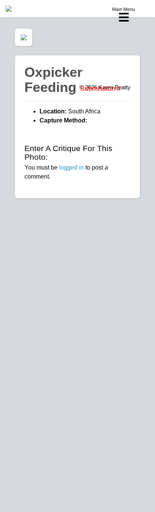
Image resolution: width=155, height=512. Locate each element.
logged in (71, 167)
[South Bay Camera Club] (26, 8)
